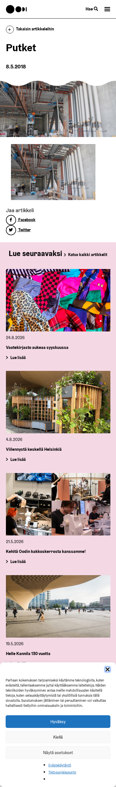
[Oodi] (16, 9)
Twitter (24, 229)
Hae (90, 9)
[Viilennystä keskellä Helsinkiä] (58, 402)
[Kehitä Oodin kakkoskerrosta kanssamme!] (58, 504)
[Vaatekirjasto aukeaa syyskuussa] (58, 300)
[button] (107, 669)
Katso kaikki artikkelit (87, 254)
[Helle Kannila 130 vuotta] (58, 606)
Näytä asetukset (58, 752)
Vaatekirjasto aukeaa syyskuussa (37, 347)
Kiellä (58, 737)
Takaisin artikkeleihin (35, 29)
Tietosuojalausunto (62, 772)
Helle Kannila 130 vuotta (28, 653)
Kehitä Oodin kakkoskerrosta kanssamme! (46, 551)
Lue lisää (17, 357)
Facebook (26, 219)
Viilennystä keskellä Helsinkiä (34, 449)
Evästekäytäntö (59, 765)
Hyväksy (58, 721)
